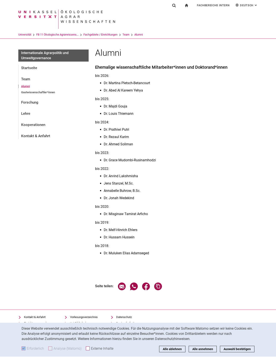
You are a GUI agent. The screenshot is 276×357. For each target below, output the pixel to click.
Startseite (29, 68)
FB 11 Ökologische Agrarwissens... (57, 34)
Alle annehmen (202, 349)
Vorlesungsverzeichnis (84, 317)
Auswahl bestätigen (237, 349)
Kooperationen (33, 125)
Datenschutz (124, 317)
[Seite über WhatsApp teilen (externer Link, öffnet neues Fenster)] (134, 289)
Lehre (25, 113)
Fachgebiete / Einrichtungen (100, 34)
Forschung (29, 102)
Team (125, 34)
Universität (24, 34)
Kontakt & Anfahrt (35, 136)
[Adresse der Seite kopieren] (158, 289)
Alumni (138, 34)
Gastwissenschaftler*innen (38, 92)
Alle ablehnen (172, 349)
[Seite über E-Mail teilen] (122, 289)
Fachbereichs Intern (213, 5)
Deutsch (249, 5)
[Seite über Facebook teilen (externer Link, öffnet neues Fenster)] (146, 289)
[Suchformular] (174, 5)
